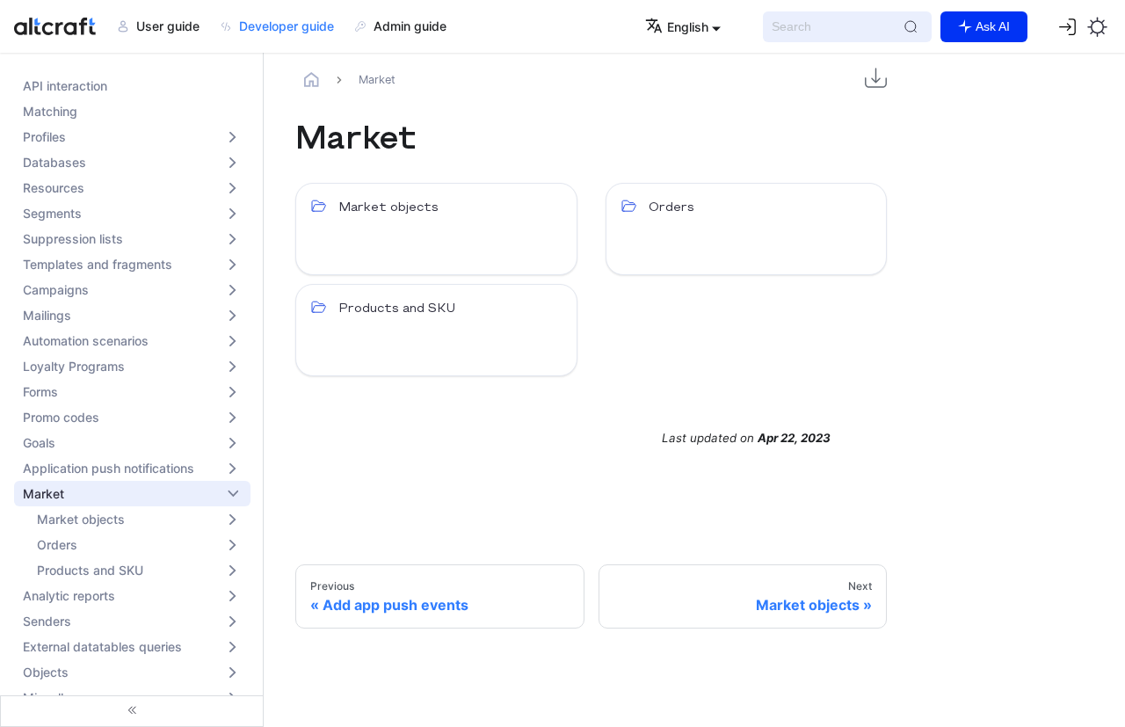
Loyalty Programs (74, 366)
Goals (39, 442)
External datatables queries (102, 646)
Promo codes (61, 417)
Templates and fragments (97, 264)
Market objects (81, 519)
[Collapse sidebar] (132, 711)
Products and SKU (90, 570)
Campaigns (56, 289)
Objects (46, 672)
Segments (52, 213)
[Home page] (312, 79)
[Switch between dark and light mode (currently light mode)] (1097, 26)
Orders (57, 544)
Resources (53, 187)
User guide (168, 25)
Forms (40, 391)
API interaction (65, 85)
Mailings (47, 315)
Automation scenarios (86, 340)
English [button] (687, 26)
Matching (50, 111)
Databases (54, 162)
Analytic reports (69, 595)
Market (43, 493)
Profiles (44, 136)
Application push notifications (108, 468)
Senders (47, 621)
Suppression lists (73, 238)
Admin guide (410, 25)
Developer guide (286, 25)
